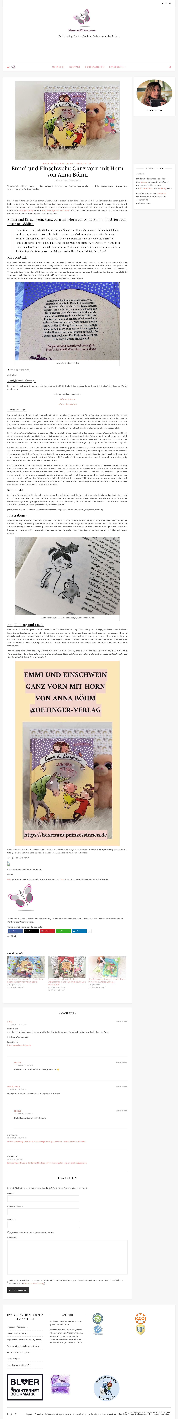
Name (10, 1193)
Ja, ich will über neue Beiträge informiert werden (31, 1232)
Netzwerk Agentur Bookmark (55, 210)
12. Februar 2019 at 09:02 (16, 1089)
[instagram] (166, 3)
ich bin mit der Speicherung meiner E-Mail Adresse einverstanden (153, 134)
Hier (9, 879)
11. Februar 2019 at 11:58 (16, 1025)
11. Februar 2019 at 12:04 (23, 1065)
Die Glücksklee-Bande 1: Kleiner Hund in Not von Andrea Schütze (106, 980)
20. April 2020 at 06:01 (15, 1159)
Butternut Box (146, 188)
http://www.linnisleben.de (19, 1045)
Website (11, 1219)
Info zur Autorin (67, 399)
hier (62, 879)
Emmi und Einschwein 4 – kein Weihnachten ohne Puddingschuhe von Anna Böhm (67, 982)
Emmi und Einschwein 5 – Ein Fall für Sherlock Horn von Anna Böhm (25, 980)
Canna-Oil (161, 193)
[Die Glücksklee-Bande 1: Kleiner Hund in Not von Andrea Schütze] (107, 967)
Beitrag (162, 188)
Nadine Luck (13, 1086)
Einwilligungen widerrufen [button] (19, 1365)
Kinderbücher (51, 163)
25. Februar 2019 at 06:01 (16, 1138)
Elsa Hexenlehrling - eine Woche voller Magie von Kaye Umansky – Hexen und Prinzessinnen (46, 1141)
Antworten (122, 1022)
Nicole (17, 1062)
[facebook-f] (162, 3)
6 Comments (75, 180)
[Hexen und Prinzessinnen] (89, 35)
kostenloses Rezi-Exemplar (76, 163)
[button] (15, 931)
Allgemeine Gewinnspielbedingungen (24, 1339)
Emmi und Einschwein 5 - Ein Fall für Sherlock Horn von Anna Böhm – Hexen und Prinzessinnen (47, 1163)
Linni (10, 1022)
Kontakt (74, 66)
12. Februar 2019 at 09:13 (23, 1114)
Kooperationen (94, 66)
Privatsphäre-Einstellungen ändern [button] (23, 1346)
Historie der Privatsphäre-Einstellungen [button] (19, 1355)
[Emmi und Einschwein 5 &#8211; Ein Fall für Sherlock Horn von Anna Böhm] (26, 967)
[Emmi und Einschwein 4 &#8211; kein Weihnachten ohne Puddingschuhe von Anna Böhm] (67, 967)
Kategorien (116, 66)
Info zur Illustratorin (67, 404)
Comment (11, 1237)
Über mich (58, 66)
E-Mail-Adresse (15, 1206)
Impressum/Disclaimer (17, 1327)
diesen (144, 182)
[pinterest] (170, 3)
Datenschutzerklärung (33, 1283)
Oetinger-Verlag (26, 210)
